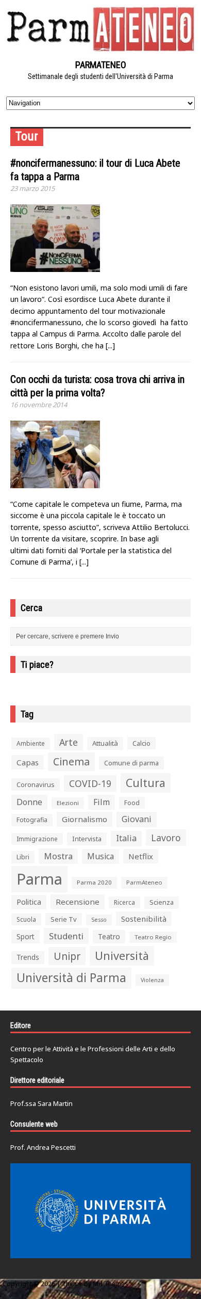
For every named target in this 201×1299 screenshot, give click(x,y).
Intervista (87, 838)
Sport (25, 936)
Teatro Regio (153, 937)
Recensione (77, 901)
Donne (29, 802)
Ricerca (124, 902)
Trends (27, 957)
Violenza (152, 980)
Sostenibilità (143, 918)
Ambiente (30, 743)
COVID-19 (90, 783)
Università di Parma (71, 978)
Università (122, 955)
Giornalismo (84, 819)
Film (101, 802)
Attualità (105, 743)
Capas (27, 762)
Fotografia (31, 819)
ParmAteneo (144, 882)
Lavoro (166, 837)
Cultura (145, 782)
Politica (28, 901)
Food (132, 802)
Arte (68, 742)
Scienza (161, 902)
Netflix (140, 856)
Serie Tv (64, 919)
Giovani (137, 819)
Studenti (66, 936)
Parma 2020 (94, 882)
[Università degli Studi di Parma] (100, 1210)
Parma (39, 879)
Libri (22, 857)
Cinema (71, 761)
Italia (126, 838)
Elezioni (68, 803)
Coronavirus (35, 784)
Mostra (58, 856)
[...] (110, 345)
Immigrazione (37, 839)
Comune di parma (131, 762)
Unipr (67, 956)
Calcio (141, 743)
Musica (100, 856)
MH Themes (110, 1283)
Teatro (109, 936)
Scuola (26, 919)
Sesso (99, 919)
